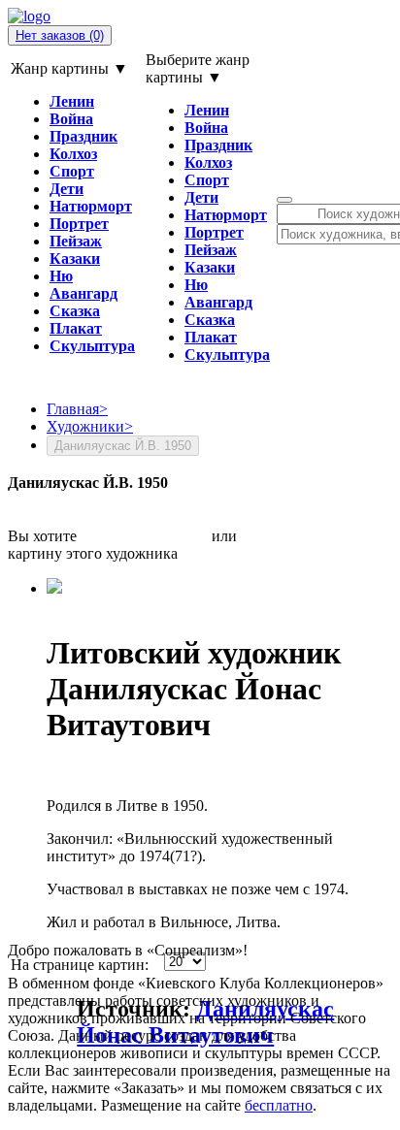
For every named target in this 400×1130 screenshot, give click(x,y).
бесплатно (279, 1105)
